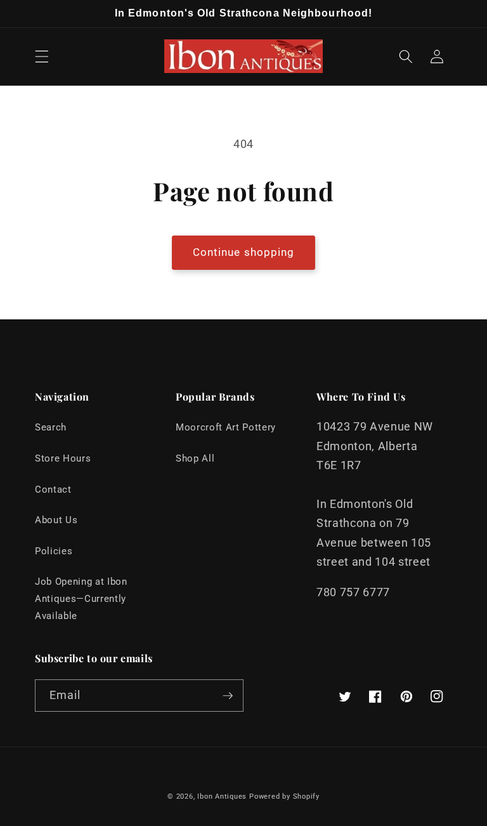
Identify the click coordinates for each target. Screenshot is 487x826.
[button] (42, 56)
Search (51, 427)
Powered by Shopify (284, 796)
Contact (53, 489)
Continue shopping (244, 252)
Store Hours (63, 458)
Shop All (195, 458)
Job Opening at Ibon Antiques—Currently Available (81, 598)
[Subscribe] (227, 695)
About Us (56, 520)
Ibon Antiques (222, 796)
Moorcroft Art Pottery (226, 427)
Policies (53, 551)
